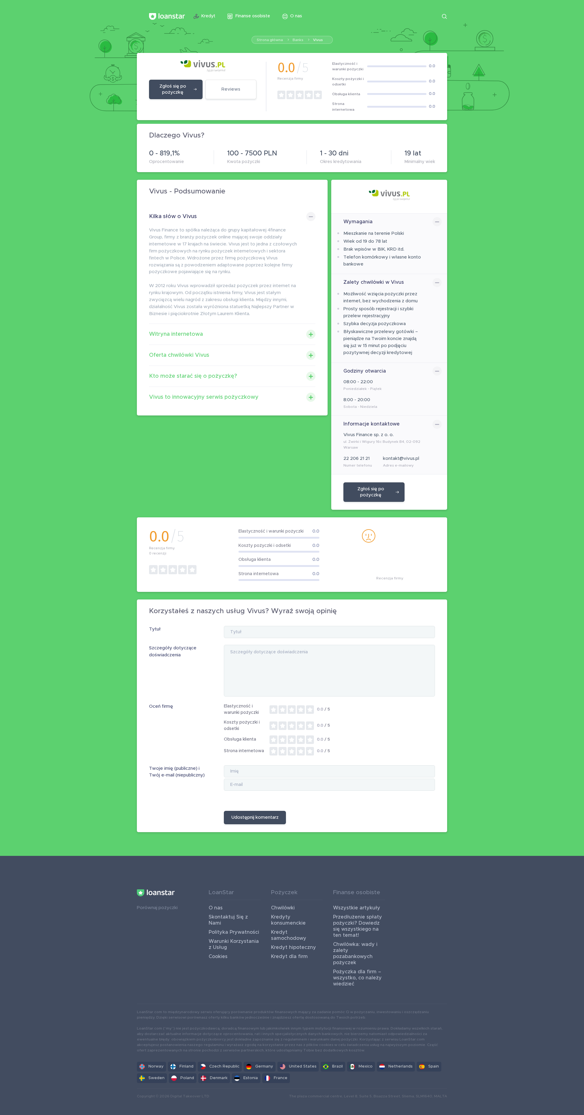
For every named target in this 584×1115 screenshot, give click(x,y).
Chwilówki (283, 907)
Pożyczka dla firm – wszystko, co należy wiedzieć (357, 977)
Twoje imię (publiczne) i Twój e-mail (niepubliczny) (177, 772)
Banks (298, 40)
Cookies (218, 956)
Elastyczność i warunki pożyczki (241, 709)
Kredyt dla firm (289, 956)
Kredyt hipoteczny (293, 947)
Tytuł (155, 629)
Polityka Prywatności (234, 932)
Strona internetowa (244, 751)
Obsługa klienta (240, 739)
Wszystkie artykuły (356, 907)
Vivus (318, 40)
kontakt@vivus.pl (401, 458)
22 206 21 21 (356, 458)
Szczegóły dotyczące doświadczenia (172, 651)
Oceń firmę (161, 706)
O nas (216, 907)
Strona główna (270, 40)
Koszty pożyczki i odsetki (242, 725)
